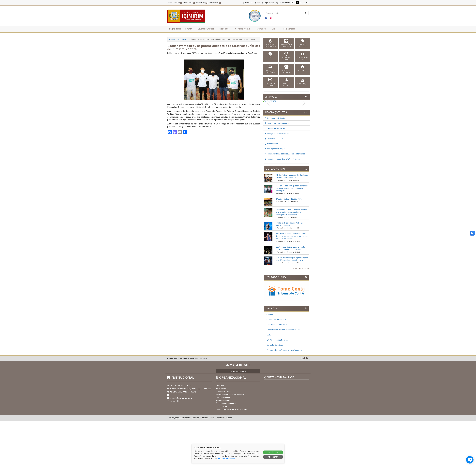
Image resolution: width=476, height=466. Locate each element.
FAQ (258, 3)
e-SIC (270, 58)
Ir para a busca (201, 2)
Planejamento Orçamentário (278, 134)
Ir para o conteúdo (174, 2)
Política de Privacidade (226, 459)
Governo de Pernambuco (276, 320)
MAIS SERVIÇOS (302, 84)
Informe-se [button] (261, 29)
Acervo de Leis (273, 144)
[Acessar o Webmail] (303, 359)
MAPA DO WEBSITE (286, 84)
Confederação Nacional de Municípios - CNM (284, 330)
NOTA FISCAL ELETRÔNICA (270, 71)
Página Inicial (175, 29)
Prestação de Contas (275, 139)
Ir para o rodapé (214, 2)
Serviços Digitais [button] (242, 29)
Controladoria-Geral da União (278, 325)
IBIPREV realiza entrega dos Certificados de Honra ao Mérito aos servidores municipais (292, 188)
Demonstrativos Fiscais (276, 128)
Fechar (274, 457)
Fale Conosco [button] (289, 29)
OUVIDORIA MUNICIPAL (286, 58)
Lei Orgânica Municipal (276, 149)
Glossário (249, 3)
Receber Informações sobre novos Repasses (284, 350)
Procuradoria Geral (223, 401)
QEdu (269, 335)
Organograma (221, 406)
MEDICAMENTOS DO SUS (302, 58)
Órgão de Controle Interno (226, 404)
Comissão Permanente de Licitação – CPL (232, 409)
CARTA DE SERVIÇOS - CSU (302, 45)
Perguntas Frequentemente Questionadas (283, 159)
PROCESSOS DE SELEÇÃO (270, 84)
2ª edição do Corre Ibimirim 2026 (289, 199)
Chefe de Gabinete (223, 398)
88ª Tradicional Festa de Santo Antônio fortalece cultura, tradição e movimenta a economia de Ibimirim (292, 236)
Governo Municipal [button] (206, 29)
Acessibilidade (284, 3)
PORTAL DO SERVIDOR (286, 71)
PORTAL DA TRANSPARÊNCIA (270, 45)
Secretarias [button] (224, 29)
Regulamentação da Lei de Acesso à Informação (286, 154)
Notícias (185, 39)
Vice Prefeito (221, 389)
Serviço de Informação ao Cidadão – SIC (231, 395)
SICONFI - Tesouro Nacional (277, 340)
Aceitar (274, 452)
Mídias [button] (275, 29)
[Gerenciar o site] (307, 359)
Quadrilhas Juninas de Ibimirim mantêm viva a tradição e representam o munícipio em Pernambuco (291, 212)
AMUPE (270, 315)
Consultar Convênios (275, 345)
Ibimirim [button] (188, 29)
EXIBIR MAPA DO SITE (239, 371)
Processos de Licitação (276, 118)
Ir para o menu (188, 2)
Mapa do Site (268, 3)
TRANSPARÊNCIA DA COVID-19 (286, 45)
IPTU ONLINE (302, 71)
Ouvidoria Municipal (223, 392)
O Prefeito (220, 386)
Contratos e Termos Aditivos (278, 123)
